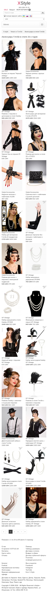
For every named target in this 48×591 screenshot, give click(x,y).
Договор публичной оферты (36, 555)
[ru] (27, 16)
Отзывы (4, 555)
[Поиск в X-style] (43, 12)
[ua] (23, 16)
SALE (6, 10)
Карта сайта (6, 553)
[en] (30, 16)
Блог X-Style (30, 572)
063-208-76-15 (24, 7)
